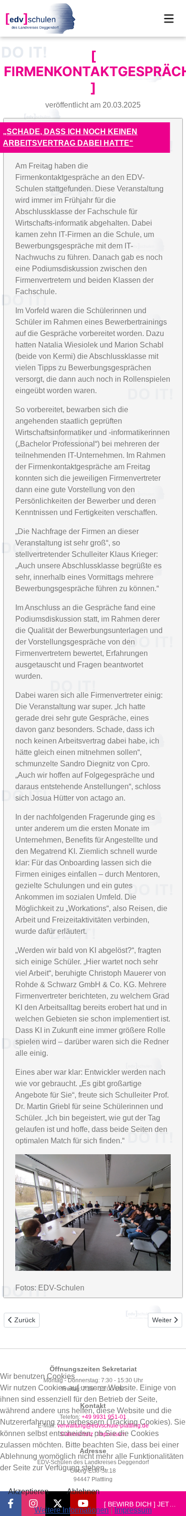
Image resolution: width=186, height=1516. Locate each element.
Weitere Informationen (71, 1510)
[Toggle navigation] (168, 18)
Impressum (133, 1510)
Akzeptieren (28, 1491)
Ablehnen (83, 1491)
